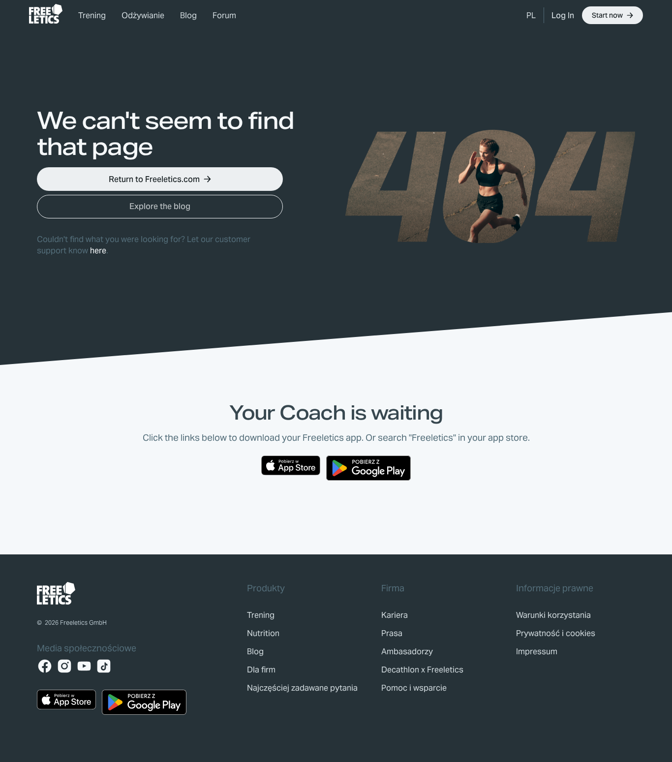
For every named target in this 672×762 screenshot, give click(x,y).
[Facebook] (45, 666)
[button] (531, 15)
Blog (188, 15)
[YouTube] (84, 666)
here (98, 250)
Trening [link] (92, 15)
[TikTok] (104, 666)
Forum (224, 15)
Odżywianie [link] (143, 15)
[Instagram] (64, 666)
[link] (45, 14)
